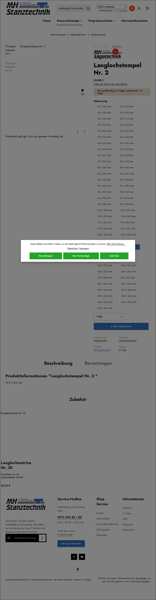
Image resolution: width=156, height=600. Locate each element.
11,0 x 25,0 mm (105, 228)
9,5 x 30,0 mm (127, 204)
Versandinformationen (107, 524)
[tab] (58, 363)
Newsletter (101, 535)
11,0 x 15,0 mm (105, 222)
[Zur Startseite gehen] (28, 8)
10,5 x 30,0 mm (128, 216)
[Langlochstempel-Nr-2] (53, 90)
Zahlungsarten (103, 529)
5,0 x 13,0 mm (126, 106)
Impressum (127, 524)
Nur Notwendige (81, 255)
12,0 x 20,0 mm (105, 234)
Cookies (126, 513)
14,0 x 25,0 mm (105, 265)
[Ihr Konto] (139, 8)
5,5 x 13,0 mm (104, 124)
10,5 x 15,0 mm (105, 210)
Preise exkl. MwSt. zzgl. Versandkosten (111, 84)
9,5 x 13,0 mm (126, 191)
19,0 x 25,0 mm (128, 283)
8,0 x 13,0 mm (126, 161)
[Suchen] (88, 8)
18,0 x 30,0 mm (105, 283)
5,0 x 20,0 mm (127, 112)
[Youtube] (82, 557)
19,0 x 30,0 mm (105, 289)
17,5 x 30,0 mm (128, 277)
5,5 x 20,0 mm (104, 130)
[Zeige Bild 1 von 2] (82, 90)
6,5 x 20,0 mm (104, 143)
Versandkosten (141, 578)
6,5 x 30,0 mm (104, 149)
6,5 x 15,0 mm (126, 137)
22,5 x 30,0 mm (105, 302)
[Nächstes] (84, 131)
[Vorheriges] (78, 131)
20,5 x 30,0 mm (105, 295)
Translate (122, 10)
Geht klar (114, 255)
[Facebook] (74, 557)
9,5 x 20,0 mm (126, 198)
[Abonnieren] (42, 538)
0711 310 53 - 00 (69, 517)
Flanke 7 (88, 579)
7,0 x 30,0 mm (104, 161)
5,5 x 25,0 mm (127, 130)
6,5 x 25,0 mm (127, 143)
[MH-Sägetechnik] (108, 53)
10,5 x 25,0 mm (105, 216)
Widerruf (126, 508)
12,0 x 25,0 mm (128, 234)
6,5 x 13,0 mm (104, 137)
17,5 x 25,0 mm (105, 277)
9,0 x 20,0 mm (104, 185)
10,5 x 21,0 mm (128, 210)
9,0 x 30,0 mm (104, 191)
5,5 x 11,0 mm (126, 118)
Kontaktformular (65, 534)
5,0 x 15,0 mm (104, 112)
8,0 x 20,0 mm (127, 167)
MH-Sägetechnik (102, 350)
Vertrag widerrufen (71, 543)
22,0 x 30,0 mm (128, 295)
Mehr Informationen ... (116, 243)
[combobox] (71, 8)
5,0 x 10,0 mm (104, 106)
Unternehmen (103, 518)
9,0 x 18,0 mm (126, 179)
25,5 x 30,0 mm (105, 308)
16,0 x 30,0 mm (128, 271)
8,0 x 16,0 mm (104, 167)
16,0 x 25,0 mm (105, 271)
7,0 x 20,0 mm (104, 155)
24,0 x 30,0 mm (128, 302)
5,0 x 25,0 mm (104, 118)
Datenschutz (128, 530)
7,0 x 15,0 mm (126, 149)
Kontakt (99, 513)
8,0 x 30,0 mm (127, 173)
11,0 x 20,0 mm (127, 222)
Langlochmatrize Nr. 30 (16, 465)
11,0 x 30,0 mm (128, 228)
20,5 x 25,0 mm (128, 289)
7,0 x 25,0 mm (126, 155)
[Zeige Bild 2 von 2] (82, 94)
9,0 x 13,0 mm (104, 179)
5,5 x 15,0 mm (126, 124)
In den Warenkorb (121, 326)
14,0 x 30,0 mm (128, 265)
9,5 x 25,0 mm (104, 204)
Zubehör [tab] (78, 399)
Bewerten (117, 46)
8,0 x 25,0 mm (104, 173)
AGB (124, 519)
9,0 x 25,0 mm (127, 185)
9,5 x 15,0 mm (104, 198)
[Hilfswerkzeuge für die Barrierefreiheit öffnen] (132, 8)
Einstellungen (46, 255)
